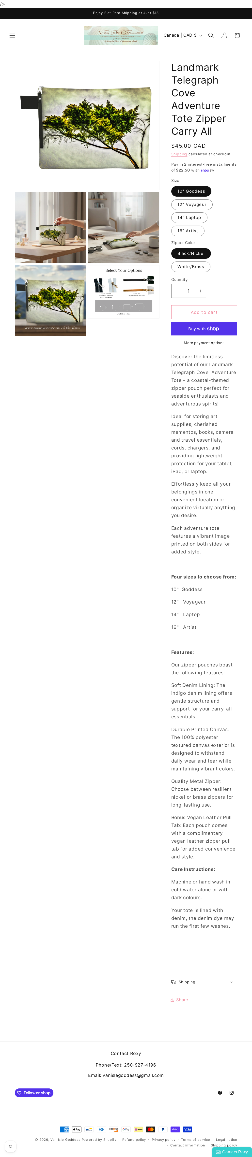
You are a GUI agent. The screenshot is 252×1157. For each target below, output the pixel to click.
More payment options (204, 343)
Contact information (187, 1145)
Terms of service (195, 1140)
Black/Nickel (191, 253)
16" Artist (187, 230)
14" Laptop (189, 217)
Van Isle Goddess (65, 1140)
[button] (12, 35)
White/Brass (190, 266)
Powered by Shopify (99, 1140)
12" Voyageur (191, 204)
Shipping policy (224, 1145)
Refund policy (134, 1140)
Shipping (179, 154)
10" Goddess (191, 191)
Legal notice (226, 1140)
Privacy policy (163, 1140)
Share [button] (182, 999)
